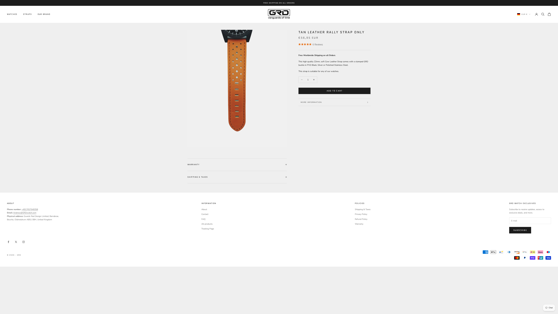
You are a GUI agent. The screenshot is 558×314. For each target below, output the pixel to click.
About (204, 209)
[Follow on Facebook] (8, 241)
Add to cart (335, 90)
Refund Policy (361, 219)
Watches (12, 14)
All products (207, 224)
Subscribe (520, 230)
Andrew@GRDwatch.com (24, 212)
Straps (27, 14)
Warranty (359, 224)
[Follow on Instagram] (23, 241)
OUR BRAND (44, 14)
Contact (204, 214)
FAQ (203, 219)
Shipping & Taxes (363, 209)
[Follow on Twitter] (16, 241)
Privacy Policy (361, 214)
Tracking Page (207, 228)
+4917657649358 (30, 209)
